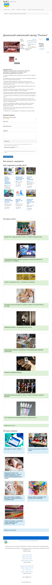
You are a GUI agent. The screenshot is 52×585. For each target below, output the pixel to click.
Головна (6, 13)
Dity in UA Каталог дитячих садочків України (28, 540)
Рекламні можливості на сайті (27, 567)
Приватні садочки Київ (27, 554)
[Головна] (6, 4)
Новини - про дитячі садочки (27, 571)
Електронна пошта (7, 126)
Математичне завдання (9, 147)
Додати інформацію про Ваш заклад (35, 9)
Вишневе (34, 39)
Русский (42, 49)
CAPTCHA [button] (6, 141)
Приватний (18, 186)
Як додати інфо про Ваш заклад (27, 566)
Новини (13, 9)
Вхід (48, 52)
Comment (5, 130)
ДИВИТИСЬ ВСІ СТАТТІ (10, 425)
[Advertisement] (26, 25)
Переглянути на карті (32, 42)
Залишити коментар (8, 156)
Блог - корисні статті (27, 569)
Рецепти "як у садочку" (21, 9)
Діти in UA (13, 1)
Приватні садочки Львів (27, 556)
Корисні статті (7, 9)
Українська (42, 48)
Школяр (29, 549)
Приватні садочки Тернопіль (27, 560)
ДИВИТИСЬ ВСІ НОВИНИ (10, 530)
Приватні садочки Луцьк (27, 558)
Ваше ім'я (5, 121)
